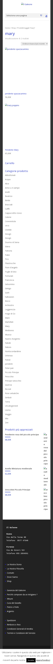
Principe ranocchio (13, 380)
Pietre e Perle (13, 607)
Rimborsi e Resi (14, 624)
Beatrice (8, 196)
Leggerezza (10, 309)
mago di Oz (10, 313)
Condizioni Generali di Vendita (20, 629)
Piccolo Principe (12, 372)
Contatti (10, 573)
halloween (9, 297)
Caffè (7, 208)
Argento (10, 611)
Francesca (9, 280)
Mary (7, 326)
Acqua (7, 179)
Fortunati (9, 276)
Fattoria (8, 250)
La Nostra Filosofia (15, 568)
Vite (6, 418)
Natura (8, 347)
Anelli (7, 192)
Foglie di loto (10, 271)
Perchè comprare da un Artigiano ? (22, 594)
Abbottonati (10, 175)
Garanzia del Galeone (16, 590)
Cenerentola (10, 221)
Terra (7, 401)
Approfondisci (43, 660)
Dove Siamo (12, 577)
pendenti (9, 364)
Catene (8, 217)
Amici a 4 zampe (12, 188)
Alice (7, 183)
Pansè (7, 359)
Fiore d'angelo (11, 267)
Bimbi (7, 200)
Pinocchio (9, 376)
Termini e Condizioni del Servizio (21, 633)
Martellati (9, 322)
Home (7, 28)
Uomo (8, 410)
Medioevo (9, 330)
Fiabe (7, 255)
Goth (7, 292)
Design (8, 234)
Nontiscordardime (13, 351)
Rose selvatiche (12, 393)
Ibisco (7, 301)
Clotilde (8, 229)
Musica (8, 334)
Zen (6, 422)
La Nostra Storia (14, 564)
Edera (7, 246)
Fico (7, 259)
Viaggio (8, 414)
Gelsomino (10, 284)
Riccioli (8, 389)
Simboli (8, 397)
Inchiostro (9, 305)
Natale (8, 343)
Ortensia (9, 355)
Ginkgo (8, 288)
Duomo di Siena (12, 242)
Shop (13, 28)
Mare (7, 318)
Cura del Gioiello (14, 603)
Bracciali (8, 204)
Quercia (8, 385)
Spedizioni (11, 620)
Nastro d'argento (12, 339)
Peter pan (9, 368)
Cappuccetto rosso (13, 213)
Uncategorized (11, 405)
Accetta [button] (31, 660)
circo (7, 225)
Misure (10, 598)
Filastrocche (10, 263)
